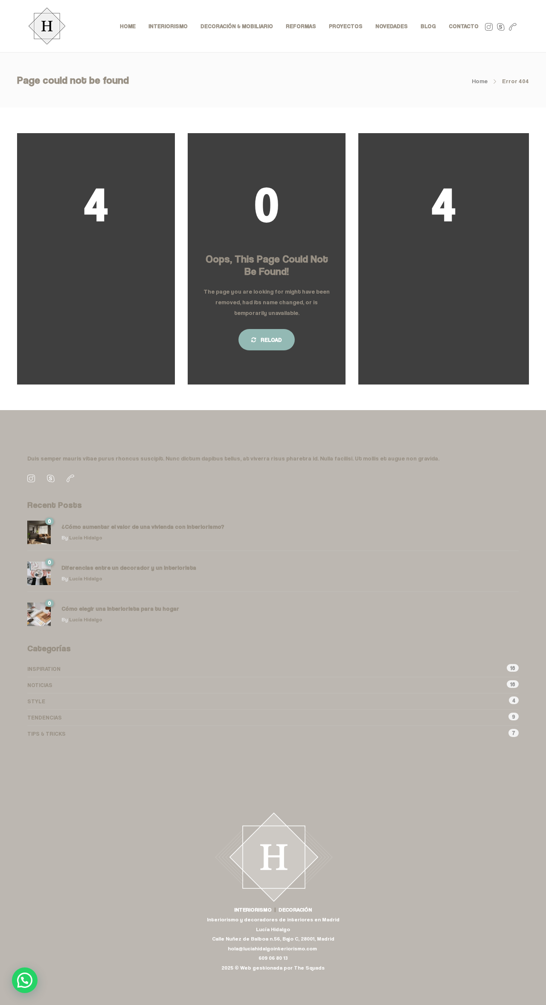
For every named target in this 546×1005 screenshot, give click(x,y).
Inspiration (44, 668)
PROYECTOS (346, 26)
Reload (270, 339)
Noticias (39, 685)
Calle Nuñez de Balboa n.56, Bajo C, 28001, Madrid (273, 938)
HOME (128, 26)
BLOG (428, 26)
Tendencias (44, 717)
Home (480, 80)
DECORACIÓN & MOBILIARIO (236, 26)
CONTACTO (464, 26)
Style (36, 701)
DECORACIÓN (295, 909)
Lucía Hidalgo (85, 537)
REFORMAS (301, 26)
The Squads (309, 967)
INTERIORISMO (168, 26)
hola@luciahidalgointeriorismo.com (273, 948)
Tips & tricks (46, 733)
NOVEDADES (391, 26)
